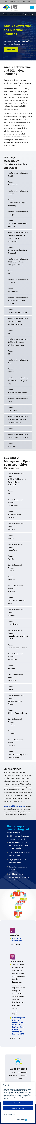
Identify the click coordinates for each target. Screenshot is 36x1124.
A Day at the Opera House (17, 939)
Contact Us (11, 50)
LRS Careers (27, 1)
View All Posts (15, 945)
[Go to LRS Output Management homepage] (19, 8)
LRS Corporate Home (11, 1)
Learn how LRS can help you (14, 806)
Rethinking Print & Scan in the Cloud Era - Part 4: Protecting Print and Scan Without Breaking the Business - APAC (18, 1026)
